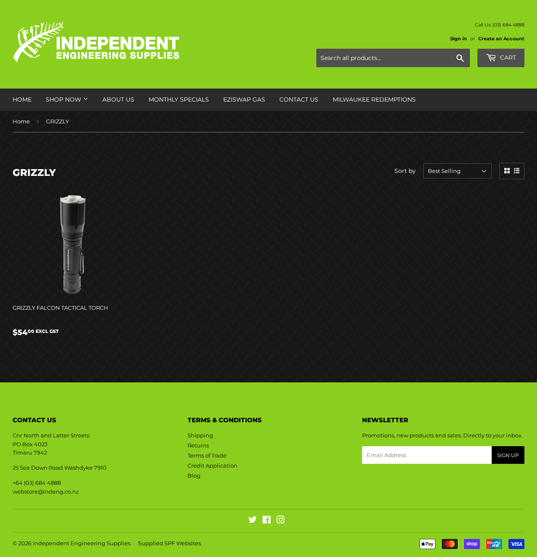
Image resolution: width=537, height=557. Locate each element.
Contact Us (298, 99)
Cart (507, 57)
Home (22, 99)
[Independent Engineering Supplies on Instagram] (280, 521)
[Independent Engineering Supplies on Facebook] (266, 521)
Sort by (405, 171)
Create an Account (501, 39)
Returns (198, 445)
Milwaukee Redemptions (374, 99)
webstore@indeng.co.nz (46, 491)
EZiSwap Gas (244, 99)
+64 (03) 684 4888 (37, 482)
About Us (118, 99)
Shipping (200, 435)
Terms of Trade (207, 455)
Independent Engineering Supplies (81, 543)
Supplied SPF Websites (169, 543)
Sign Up (508, 455)
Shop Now (64, 99)
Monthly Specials (179, 99)
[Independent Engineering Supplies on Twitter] (252, 521)
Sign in (458, 39)
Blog (194, 475)
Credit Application (212, 465)
